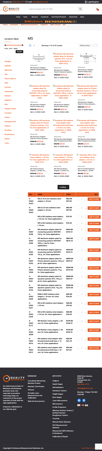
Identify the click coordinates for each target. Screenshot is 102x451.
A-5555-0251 (31, 278)
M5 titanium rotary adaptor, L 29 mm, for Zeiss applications (37, 170)
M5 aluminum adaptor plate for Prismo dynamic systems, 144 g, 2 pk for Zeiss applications (86, 104)
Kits (6, 104)
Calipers (55, 381)
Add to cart (49, 74)
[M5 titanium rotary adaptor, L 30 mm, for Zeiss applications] (63, 158)
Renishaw (33, 65)
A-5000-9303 (31, 201)
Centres (8, 87)
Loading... (63, 187)
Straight (8, 61)
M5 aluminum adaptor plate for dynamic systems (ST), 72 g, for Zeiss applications (63, 72)
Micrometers (57, 404)
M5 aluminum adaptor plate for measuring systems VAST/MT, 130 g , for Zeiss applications (87, 72)
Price (68, 194)
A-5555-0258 (31, 231)
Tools (7, 143)
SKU (30, 194)
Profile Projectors (59, 407)
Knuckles (8, 130)
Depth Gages (57, 384)
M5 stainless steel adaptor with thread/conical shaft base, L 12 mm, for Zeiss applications (87, 141)
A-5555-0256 (31, 240)
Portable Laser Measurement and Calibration (35, 395)
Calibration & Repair (60, 437)
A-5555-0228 (31, 296)
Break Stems (10, 134)
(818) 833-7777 (18, 2)
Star (6, 74)
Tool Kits (55, 419)
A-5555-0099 (31, 332)
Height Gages (57, 394)
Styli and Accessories (36, 401)
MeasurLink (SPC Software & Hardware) (63, 432)
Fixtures (31, 390)
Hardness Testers (59, 391)
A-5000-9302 (31, 210)
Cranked (8, 113)
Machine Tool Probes (36, 386)
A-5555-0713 (31, 323)
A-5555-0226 (31, 314)
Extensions (9, 91)
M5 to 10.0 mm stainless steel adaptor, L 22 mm (86, 169)
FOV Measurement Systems (59, 426)
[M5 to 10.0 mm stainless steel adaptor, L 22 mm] (87, 158)
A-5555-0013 (31, 349)
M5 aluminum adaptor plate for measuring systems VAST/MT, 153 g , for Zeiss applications (39, 107)
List (34, 45)
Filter (19, 51)
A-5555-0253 (31, 261)
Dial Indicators (58, 387)
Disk (6, 83)
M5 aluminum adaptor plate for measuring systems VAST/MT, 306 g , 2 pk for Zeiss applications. (63, 107)
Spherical (8, 70)
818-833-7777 (83, 384)
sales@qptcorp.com (40, 2)
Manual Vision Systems (61, 422)
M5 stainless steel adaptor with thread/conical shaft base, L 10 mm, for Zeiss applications (63, 141)
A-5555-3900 (31, 269)
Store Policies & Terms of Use (90, 448)
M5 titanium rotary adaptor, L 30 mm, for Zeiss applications (61, 170)
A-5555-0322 (31, 287)
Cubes (7, 117)
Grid (30, 45)
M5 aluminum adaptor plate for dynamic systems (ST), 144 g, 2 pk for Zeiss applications (39, 70)
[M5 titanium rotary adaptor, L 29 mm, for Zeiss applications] (39, 158)
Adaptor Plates (10, 109)
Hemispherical (10, 122)
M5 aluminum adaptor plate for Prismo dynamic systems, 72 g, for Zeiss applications (39, 139)
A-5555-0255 (31, 252)
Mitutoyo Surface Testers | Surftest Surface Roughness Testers (62, 412)
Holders (8, 126)
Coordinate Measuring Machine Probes (36, 382)
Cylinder (8, 66)
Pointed (8, 96)
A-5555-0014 (31, 341)
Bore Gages (57, 397)
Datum (7, 139)
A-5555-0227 (31, 305)
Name (40, 194)
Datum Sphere (10, 79)
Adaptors (8, 100)
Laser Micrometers (59, 401)
